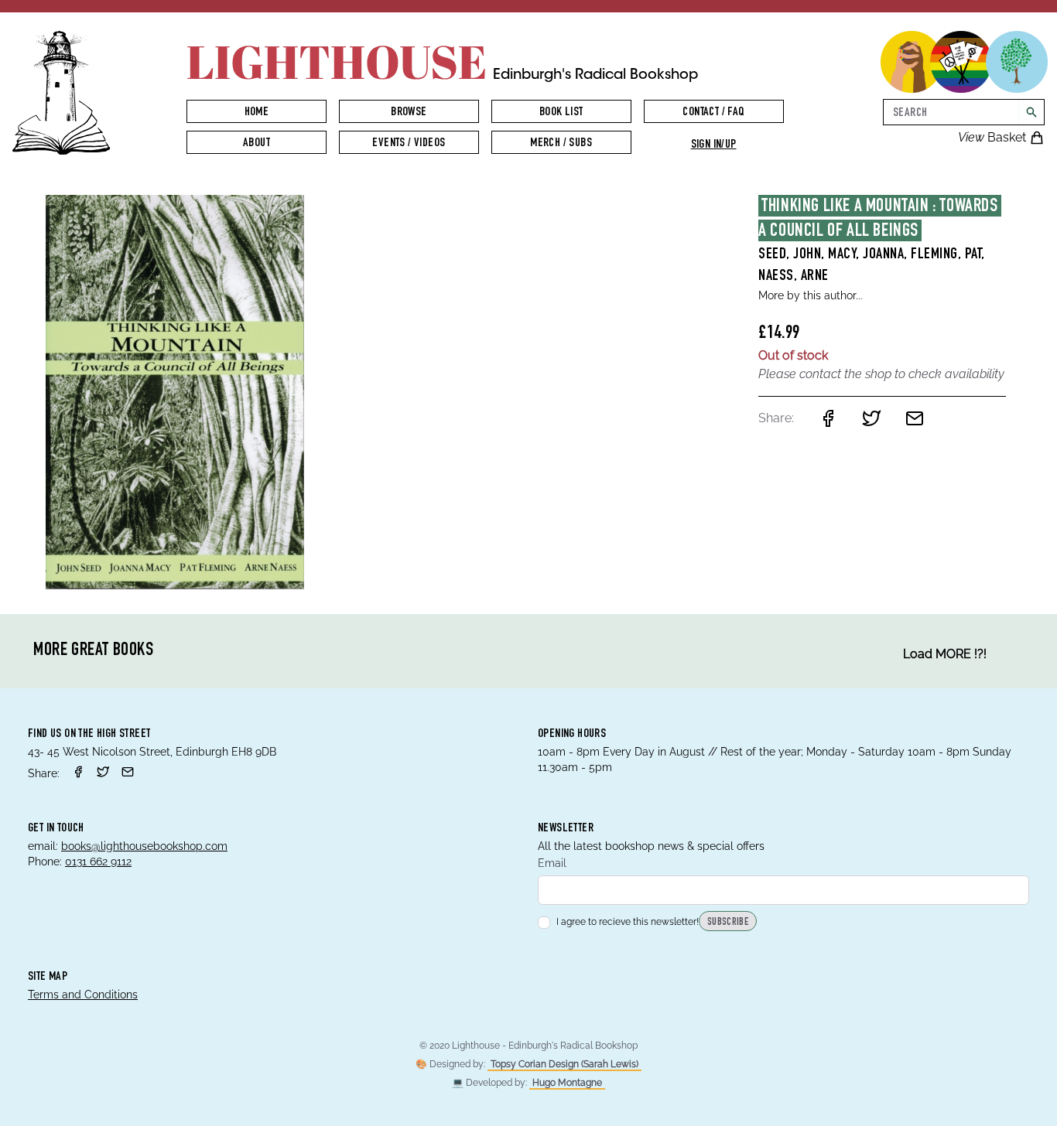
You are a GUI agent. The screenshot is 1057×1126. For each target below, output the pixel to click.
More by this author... (810, 295)
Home (257, 113)
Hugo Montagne (567, 1082)
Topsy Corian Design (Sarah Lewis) (564, 1064)
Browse (408, 113)
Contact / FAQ (713, 113)
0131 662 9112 (98, 861)
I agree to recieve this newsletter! (627, 921)
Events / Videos (408, 144)
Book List (561, 113)
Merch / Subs (561, 144)
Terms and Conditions (83, 994)
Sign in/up (714, 145)
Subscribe (727, 922)
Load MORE (945, 654)
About (256, 144)
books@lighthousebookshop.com (144, 846)
